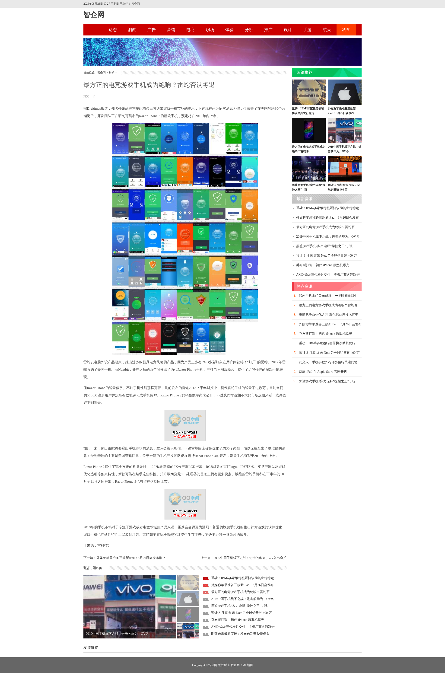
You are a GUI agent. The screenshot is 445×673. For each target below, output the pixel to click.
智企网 (93, 14)
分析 (249, 29)
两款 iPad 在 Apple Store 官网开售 (323, 371)
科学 (346, 29)
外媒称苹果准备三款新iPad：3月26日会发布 (242, 585)
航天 (327, 29)
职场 (210, 29)
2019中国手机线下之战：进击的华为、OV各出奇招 (250, 558)
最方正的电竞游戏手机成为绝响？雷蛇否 (240, 592)
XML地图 (246, 665)
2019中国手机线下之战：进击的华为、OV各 (242, 599)
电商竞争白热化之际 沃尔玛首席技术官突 (328, 314)
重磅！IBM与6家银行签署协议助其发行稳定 (117, 633)
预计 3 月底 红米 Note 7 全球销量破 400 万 (241, 613)
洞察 (132, 29)
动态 (112, 29)
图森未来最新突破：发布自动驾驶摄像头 (240, 633)
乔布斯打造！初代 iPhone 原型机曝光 (237, 620)
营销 (171, 29)
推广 (268, 29)
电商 (190, 29)
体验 (229, 29)
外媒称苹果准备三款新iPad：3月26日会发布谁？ (130, 558)
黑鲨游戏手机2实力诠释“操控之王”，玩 (239, 606)
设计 (288, 29)
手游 (307, 29)
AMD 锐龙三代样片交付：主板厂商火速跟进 (243, 626)
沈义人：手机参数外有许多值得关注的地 (328, 362)
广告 (151, 29)
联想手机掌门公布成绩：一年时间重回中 (328, 295)
